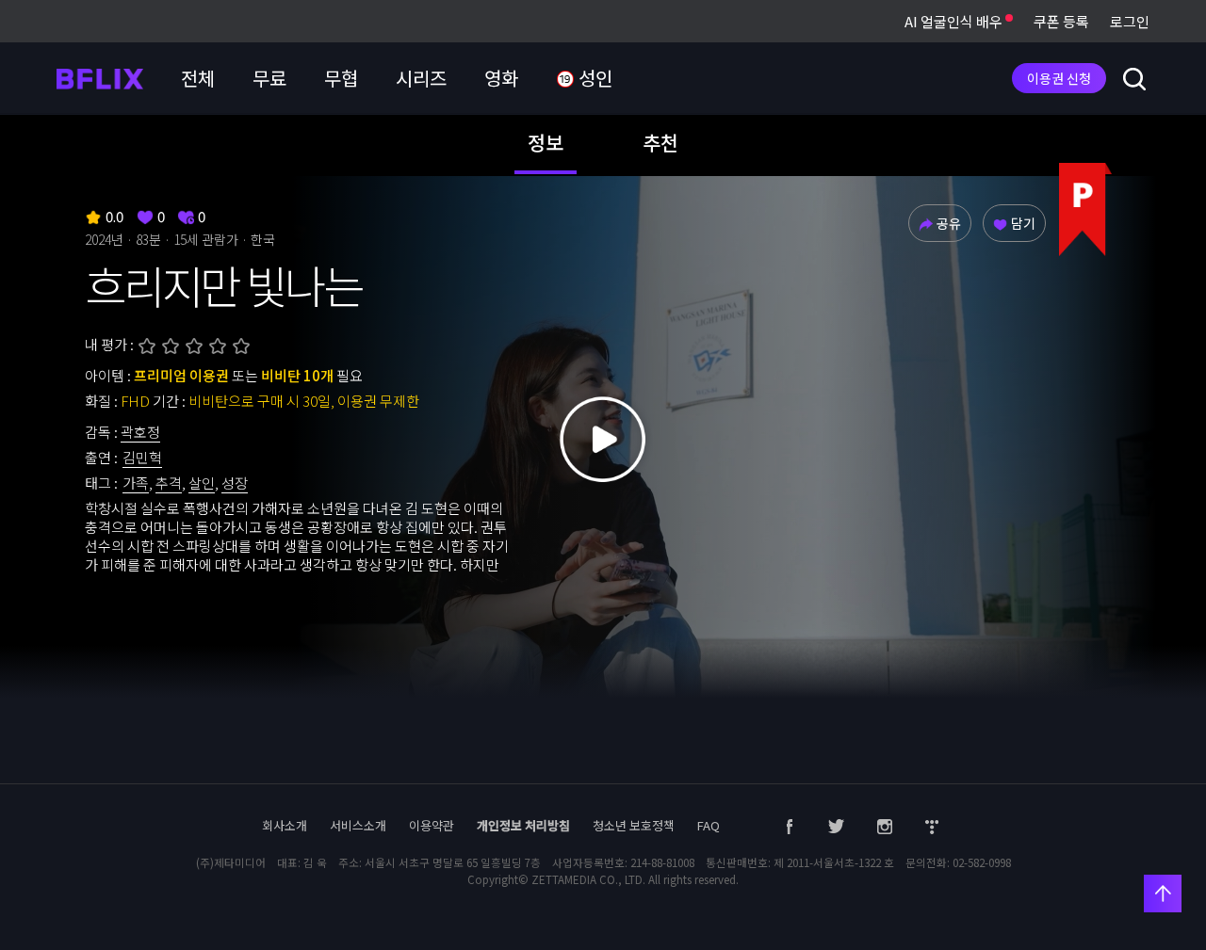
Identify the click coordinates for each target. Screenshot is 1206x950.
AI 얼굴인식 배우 (954, 21)
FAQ (708, 825)
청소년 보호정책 (634, 825)
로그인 (1129, 21)
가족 (135, 482)
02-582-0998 (982, 862)
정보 (545, 142)
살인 (201, 482)
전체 (198, 77)
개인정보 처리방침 (523, 825)
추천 (660, 142)
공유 (949, 223)
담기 (1023, 223)
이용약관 (431, 825)
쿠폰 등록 (1061, 21)
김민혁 (142, 457)
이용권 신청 (1059, 78)
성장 (234, 482)
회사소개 (284, 825)
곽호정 (140, 432)
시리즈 (421, 77)
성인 (593, 77)
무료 (269, 77)
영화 (501, 77)
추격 (168, 482)
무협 (341, 77)
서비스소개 (358, 825)
